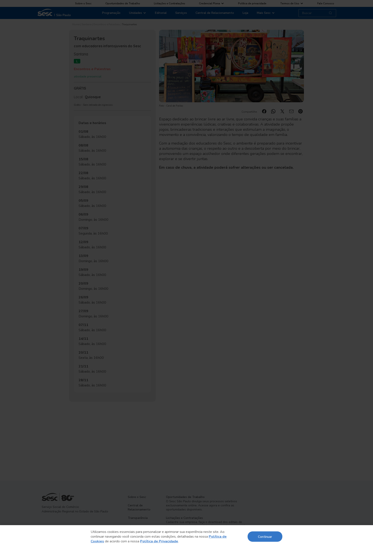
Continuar (265, 536)
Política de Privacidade (159, 541)
